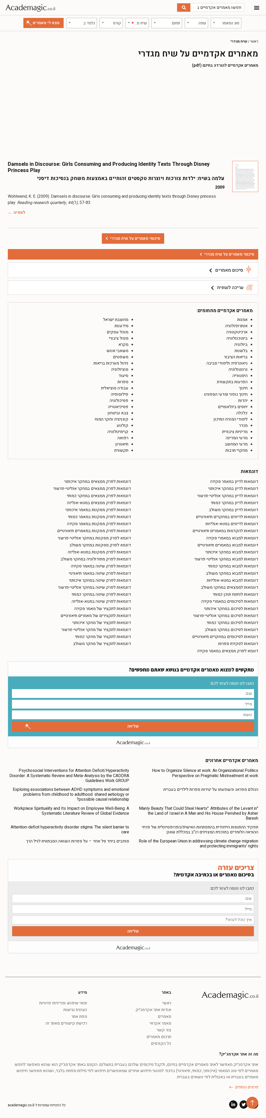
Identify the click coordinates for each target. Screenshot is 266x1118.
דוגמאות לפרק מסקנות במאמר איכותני (98, 510)
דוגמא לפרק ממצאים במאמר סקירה (227, 651)
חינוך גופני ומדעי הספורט (226, 394)
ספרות (122, 382)
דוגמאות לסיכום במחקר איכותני (231, 609)
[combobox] (226, 23)
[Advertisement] (133, 114)
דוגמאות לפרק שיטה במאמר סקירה (101, 566)
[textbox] (226, 23)
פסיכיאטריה (118, 407)
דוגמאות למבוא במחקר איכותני (231, 552)
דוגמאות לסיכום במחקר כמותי (232, 623)
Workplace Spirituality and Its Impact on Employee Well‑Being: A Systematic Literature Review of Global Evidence (71, 811)
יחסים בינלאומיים (233, 407)
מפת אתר (79, 1016)
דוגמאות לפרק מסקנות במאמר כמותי (99, 517)
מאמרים (164, 1016)
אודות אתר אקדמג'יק (153, 1010)
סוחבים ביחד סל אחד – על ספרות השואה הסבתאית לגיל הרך (77, 841)
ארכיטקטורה (237, 332)
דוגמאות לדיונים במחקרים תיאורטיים (227, 517)
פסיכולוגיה (119, 400)
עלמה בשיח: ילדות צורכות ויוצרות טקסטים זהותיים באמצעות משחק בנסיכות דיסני (130, 178)
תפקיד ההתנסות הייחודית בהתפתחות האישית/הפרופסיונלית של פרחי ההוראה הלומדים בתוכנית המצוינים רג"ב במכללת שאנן (200, 829)
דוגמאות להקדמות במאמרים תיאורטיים (225, 531)
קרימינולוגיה (118, 432)
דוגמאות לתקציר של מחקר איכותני (101, 623)
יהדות (243, 400)
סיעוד (123, 376)
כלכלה (242, 413)
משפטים (120, 357)
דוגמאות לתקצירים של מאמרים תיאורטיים (96, 616)
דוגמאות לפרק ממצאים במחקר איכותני (97, 481)
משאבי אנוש (117, 351)
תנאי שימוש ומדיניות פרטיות (63, 1003)
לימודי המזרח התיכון (231, 419)
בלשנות (241, 351)
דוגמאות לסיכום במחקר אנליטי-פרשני (225, 616)
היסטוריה (240, 376)
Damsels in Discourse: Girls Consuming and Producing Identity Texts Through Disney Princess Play (109, 167)
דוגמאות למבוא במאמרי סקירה (232, 538)
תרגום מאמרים (159, 1037)
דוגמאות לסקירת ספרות (238, 644)
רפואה (122, 438)
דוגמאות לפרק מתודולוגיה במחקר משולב (96, 559)
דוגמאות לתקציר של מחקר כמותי (103, 637)
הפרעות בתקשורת (232, 382)
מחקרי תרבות (236, 450)
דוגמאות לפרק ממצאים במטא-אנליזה (99, 503)
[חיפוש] (183, 7)
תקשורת (121, 450)
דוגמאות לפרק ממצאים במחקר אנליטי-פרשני (92, 488)
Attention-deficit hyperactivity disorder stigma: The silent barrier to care (70, 829)
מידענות (121, 326)
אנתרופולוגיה (236, 326)
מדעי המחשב (236, 444)
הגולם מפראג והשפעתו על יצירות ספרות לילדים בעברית (210, 789)
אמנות (242, 320)
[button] (256, 7)
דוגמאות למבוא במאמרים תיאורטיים (227, 545)
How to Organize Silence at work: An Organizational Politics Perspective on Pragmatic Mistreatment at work (205, 773)
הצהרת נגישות (75, 1010)
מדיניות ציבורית (235, 432)
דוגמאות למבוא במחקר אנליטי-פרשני (226, 559)
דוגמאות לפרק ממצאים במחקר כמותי (99, 496)
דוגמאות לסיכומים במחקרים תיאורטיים (225, 637)
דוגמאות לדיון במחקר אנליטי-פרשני (227, 496)
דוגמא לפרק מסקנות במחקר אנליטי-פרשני (94, 538)
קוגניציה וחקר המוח (111, 419)
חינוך (243, 388)
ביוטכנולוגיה (237, 338)
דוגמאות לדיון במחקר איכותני (233, 488)
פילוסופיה (119, 394)
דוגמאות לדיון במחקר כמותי (234, 503)
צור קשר (164, 1030)
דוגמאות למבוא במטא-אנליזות (232, 580)
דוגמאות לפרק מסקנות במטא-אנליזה (99, 552)
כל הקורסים (161, 1043)
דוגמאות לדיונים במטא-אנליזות (231, 524)
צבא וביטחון (118, 413)
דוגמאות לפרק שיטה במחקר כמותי (101, 594)
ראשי (254, 41)
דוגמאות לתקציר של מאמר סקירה (102, 609)
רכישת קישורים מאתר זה (66, 1023)
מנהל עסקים (117, 332)
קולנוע (122, 425)
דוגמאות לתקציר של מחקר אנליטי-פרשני (96, 630)
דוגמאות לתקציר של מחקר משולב (102, 644)
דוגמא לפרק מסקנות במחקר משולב (100, 545)
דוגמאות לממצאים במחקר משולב (229, 587)
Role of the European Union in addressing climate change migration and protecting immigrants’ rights (198, 843)
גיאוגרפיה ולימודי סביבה (227, 363)
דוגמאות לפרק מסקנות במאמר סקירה (99, 524)
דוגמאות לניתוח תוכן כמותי (235, 594)
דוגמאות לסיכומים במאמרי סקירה (229, 601)
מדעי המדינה (237, 438)
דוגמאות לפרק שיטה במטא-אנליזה (101, 601)
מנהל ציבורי (118, 338)
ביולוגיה (241, 344)
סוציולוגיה (119, 369)
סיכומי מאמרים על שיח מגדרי (229, 254)
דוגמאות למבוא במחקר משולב (232, 573)
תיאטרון (121, 444)
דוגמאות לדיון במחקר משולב (233, 510)
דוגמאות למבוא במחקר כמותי (233, 566)
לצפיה (19, 212)
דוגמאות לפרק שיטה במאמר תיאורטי (100, 573)
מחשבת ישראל (115, 320)
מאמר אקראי (160, 1023)
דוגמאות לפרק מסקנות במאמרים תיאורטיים (94, 531)
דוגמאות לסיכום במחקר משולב (231, 630)
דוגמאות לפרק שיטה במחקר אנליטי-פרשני (94, 587)
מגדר (243, 425)
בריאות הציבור (236, 357)
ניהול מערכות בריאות (111, 363)
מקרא (123, 344)
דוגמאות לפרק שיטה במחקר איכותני (100, 580)
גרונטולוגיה (238, 369)
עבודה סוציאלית (114, 388)
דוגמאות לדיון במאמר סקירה (234, 481)
